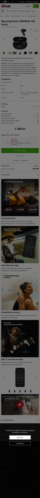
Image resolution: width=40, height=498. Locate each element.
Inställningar (20, 443)
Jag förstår (20, 437)
